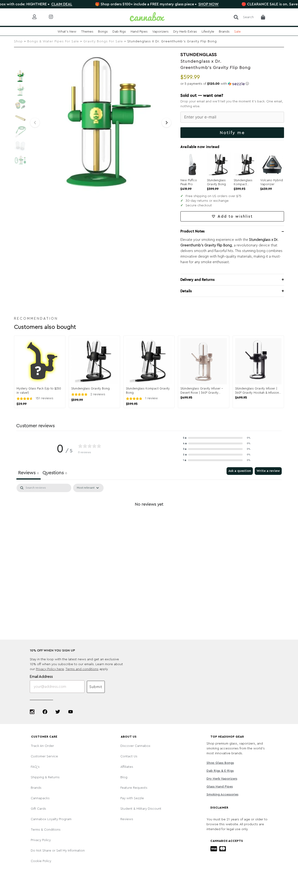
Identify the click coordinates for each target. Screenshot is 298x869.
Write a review (268, 471)
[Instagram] (32, 711)
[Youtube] (70, 711)
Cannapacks (40, 798)
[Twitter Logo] (57, 711)
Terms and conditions (81, 669)
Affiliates (126, 766)
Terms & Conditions (46, 829)
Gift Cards (38, 808)
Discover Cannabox (135, 746)
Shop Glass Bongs (220, 763)
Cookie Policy (41, 861)
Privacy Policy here (50, 669)
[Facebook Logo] (45, 711)
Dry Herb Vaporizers (222, 778)
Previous (35, 122)
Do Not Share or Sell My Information (58, 850)
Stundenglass (198, 54)
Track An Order (42, 746)
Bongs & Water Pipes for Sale (53, 41)
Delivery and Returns (197, 280)
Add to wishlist (235, 216)
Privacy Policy (41, 840)
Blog (123, 777)
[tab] (55, 473)
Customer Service (44, 756)
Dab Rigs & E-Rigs (220, 770)
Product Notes (192, 231)
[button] (232, 84)
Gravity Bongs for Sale (103, 41)
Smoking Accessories (222, 794)
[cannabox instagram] (54, 17)
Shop (18, 41)
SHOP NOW (184, 4)
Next (166, 122)
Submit (95, 687)
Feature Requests (133, 787)
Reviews (126, 819)
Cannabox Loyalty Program (51, 819)
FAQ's (35, 766)
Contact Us (128, 756)
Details (186, 291)
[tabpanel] (149, 519)
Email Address (41, 676)
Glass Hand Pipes (220, 786)
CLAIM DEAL (37, 4)
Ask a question (239, 471)
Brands (36, 787)
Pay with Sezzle (132, 798)
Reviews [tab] (28, 472)
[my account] (38, 17)
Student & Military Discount (140, 808)
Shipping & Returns (45, 777)
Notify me (232, 133)
